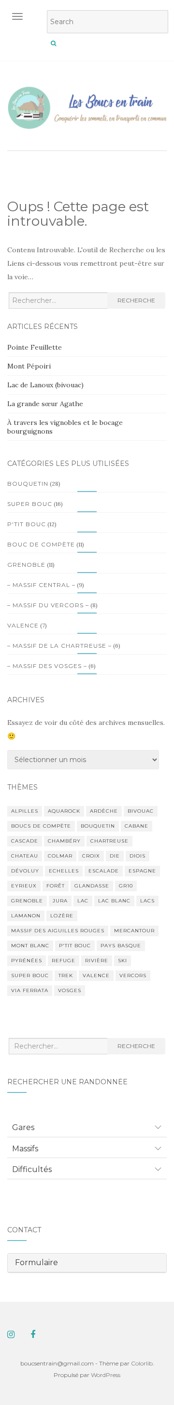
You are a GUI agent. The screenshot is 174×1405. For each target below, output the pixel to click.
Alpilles (24, 811)
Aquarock (64, 811)
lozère (61, 916)
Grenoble (26, 564)
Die (115, 856)
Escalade (103, 871)
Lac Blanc (114, 901)
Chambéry (64, 841)
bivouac (141, 811)
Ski (122, 960)
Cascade (24, 841)
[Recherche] (53, 43)
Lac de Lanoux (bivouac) (45, 385)
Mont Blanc (30, 945)
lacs (147, 901)
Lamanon (26, 916)
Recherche (136, 300)
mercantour (134, 931)
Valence (23, 625)
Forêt (55, 886)
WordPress (105, 1374)
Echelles (64, 871)
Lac (82, 901)
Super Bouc (29, 503)
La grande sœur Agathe (45, 403)
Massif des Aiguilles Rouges (57, 931)
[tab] (87, 1128)
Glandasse (91, 886)
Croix (91, 856)
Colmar (60, 856)
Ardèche (104, 811)
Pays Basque (121, 945)
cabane (136, 826)
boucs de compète (41, 826)
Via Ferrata (29, 990)
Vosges (69, 990)
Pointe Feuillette (34, 347)
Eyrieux (24, 886)
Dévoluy (25, 871)
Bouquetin (27, 483)
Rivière (96, 960)
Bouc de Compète (41, 544)
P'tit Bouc (26, 524)
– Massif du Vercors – (48, 605)
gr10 (126, 886)
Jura (60, 901)
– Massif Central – (41, 584)
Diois (137, 856)
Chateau (24, 856)
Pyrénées (26, 960)
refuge (63, 960)
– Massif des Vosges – (47, 665)
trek (65, 975)
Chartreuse (109, 841)
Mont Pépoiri (29, 366)
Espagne (142, 871)
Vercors (132, 975)
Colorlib (142, 1363)
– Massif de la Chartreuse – (59, 645)
